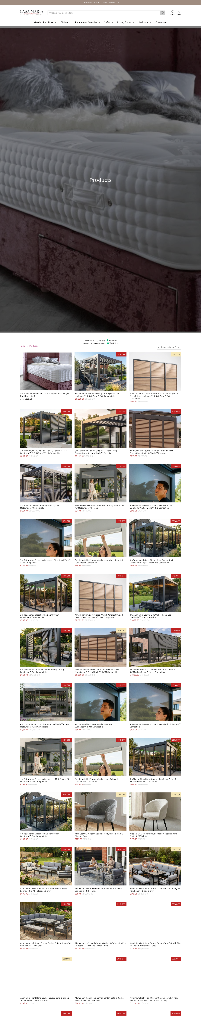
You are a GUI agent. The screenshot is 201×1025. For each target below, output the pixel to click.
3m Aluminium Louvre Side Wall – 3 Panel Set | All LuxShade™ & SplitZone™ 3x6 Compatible (43, 452)
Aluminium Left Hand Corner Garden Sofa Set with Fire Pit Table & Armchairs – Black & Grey (100, 944)
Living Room (124, 22)
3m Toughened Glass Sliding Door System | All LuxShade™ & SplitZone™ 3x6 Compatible (151, 561)
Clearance (161, 22)
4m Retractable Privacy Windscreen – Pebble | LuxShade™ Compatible (96, 780)
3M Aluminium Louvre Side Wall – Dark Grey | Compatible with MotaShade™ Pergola (96, 452)
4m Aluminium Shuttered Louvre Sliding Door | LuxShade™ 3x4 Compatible (42, 670)
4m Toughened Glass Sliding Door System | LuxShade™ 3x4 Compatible (40, 835)
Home (22, 346)
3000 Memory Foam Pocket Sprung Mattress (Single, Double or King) (44, 394)
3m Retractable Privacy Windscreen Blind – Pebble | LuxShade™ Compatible (99, 561)
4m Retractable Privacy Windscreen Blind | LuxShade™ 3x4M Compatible (95, 725)
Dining (64, 22)
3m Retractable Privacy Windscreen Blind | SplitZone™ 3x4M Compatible (45, 561)
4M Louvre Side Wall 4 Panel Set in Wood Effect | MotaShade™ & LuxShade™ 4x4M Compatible (97, 670)
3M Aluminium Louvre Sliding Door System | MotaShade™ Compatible (41, 506)
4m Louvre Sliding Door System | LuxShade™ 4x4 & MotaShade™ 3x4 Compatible (44, 725)
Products (33, 346)
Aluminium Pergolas (86, 22)
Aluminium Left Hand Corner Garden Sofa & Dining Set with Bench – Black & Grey (155, 889)
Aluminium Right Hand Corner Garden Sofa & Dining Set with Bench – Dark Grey (99, 999)
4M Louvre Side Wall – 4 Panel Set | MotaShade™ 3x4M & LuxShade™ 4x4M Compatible (152, 670)
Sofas (107, 22)
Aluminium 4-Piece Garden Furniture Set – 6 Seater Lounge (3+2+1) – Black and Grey (44, 889)
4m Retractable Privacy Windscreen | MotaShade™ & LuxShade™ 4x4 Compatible (45, 780)
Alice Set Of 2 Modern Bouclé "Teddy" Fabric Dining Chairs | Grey (99, 835)
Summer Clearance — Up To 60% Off (101, 2)
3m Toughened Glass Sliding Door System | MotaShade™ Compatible (40, 616)
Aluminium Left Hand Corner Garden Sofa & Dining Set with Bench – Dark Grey (45, 944)
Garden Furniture (44, 22)
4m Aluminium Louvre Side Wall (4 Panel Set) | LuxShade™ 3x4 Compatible (151, 616)
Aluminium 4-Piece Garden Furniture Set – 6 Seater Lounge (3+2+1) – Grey (98, 889)
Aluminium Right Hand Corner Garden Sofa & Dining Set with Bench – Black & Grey (44, 999)
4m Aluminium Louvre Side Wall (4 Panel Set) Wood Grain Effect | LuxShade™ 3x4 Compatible (99, 616)
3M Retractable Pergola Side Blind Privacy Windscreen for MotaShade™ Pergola (100, 506)
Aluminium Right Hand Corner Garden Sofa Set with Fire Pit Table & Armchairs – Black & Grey (154, 999)
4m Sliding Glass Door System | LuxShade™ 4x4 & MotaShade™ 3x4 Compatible (153, 780)
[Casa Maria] (31, 13)
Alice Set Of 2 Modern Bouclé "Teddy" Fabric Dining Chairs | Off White (153, 835)
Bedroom (143, 22)
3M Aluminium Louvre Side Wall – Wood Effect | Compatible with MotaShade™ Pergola (152, 452)
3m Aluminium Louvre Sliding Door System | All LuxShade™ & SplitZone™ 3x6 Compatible (97, 394)
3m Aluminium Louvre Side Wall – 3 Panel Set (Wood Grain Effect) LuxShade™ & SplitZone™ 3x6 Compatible (154, 396)
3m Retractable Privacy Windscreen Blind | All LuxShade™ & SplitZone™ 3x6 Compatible (151, 506)
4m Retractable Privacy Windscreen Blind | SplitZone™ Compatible (155, 725)
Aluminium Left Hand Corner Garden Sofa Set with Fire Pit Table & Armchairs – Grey (155, 944)
